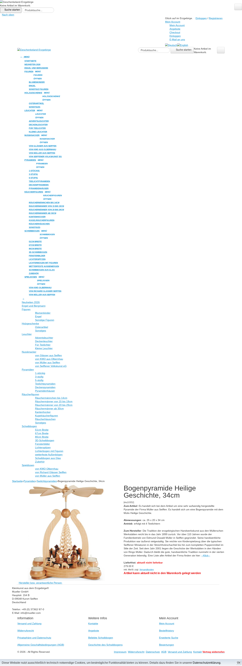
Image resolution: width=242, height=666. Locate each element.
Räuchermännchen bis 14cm (44, 203)
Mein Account (177, 25)
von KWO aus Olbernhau (42, 149)
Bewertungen (166, 644)
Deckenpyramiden (39, 185)
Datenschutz (153, 651)
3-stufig (33, 174)
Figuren (28, 71)
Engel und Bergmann (36, 68)
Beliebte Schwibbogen (100, 637)
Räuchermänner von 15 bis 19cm (46, 206)
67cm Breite (35, 245)
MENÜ (26, 57)
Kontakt (197, 651)
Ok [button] (238, 662)
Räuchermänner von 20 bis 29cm (46, 210)
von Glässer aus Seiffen (42, 146)
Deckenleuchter (38, 125)
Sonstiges (34, 107)
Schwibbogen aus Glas (42, 270)
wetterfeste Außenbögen (44, 266)
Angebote (175, 28)
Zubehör (34, 273)
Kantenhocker (37, 217)
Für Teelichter (37, 128)
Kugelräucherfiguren (41, 220)
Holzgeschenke (33, 93)
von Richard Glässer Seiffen (45, 291)
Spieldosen (30, 277)
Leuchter (29, 110)
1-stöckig (34, 171)
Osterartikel (36, 103)
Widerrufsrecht (25, 630)
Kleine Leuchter (38, 132)
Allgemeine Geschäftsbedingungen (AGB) (40, 644)
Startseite (30, 61)
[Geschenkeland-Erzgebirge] (34, 49)
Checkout (175, 32)
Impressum (120, 651)
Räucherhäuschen (39, 224)
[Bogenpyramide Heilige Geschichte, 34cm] (66, 531)
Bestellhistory (166, 630)
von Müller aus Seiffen (42, 153)
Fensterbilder (37, 256)
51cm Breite (35, 241)
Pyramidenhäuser (39, 188)
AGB (163, 651)
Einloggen (201, 18)
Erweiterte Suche (168, 637)
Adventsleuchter (39, 121)
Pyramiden (30, 160)
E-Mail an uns (177, 39)
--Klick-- (205, 555)
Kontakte (93, 623)
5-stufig (33, 178)
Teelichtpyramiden (39, 181)
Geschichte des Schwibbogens (105, 644)
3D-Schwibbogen (38, 252)
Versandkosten (146, 569)
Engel (32, 86)
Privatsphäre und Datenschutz (34, 637)
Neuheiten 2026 (32, 64)
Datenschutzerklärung (206, 662)
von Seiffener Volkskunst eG (45, 156)
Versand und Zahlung (29, 623)
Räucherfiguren (33, 192)
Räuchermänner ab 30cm (42, 213)
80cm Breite (35, 249)
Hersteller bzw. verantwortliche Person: (40, 582)
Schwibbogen (32, 231)
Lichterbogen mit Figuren (43, 263)
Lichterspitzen (37, 259)
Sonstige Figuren (38, 89)
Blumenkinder (37, 82)
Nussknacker (32, 135)
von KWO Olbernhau (40, 288)
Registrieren (216, 18)
